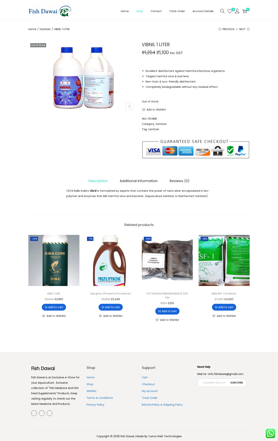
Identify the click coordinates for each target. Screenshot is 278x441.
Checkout (148, 384)
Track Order (150, 398)
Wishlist (91, 391)
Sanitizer (45, 29)
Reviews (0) (179, 180)
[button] (154, 109)
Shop (90, 384)
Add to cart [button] (55, 307)
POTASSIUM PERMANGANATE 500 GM (167, 295)
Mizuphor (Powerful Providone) (110, 293)
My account (150, 391)
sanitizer (153, 129)
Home (32, 29)
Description (98, 180)
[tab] (98, 181)
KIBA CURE (53, 293)
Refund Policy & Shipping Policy (162, 405)
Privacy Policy (95, 405)
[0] (230, 11)
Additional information (139, 180)
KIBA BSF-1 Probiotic (224, 293)
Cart (145, 377)
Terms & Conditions (100, 398)
